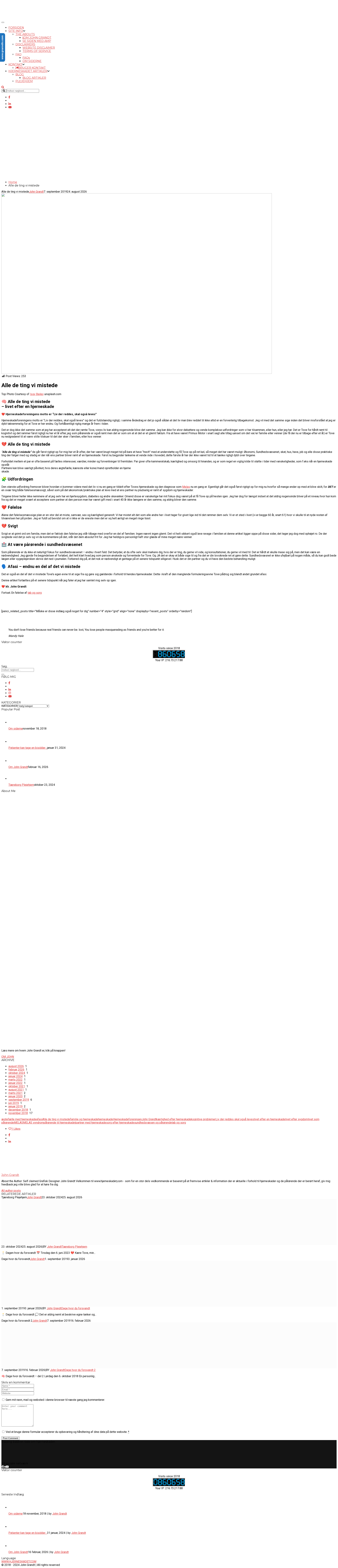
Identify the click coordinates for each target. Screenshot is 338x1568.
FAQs (26, 57)
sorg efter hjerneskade (120, 1122)
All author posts (11, 1190)
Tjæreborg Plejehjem (74, 1246)
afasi (39, 1119)
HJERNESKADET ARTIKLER (27, 71)
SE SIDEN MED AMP (37, 41)
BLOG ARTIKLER (34, 77)
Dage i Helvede (14, 174)
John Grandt (13, 167)
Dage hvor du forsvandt (75, 1308)
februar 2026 (16, 1069)
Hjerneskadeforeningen (127, 1119)
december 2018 (18, 1109)
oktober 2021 (16, 1086)
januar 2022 (15, 1083)
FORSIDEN (16, 27)
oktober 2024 (16, 1073)
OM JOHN (7, 1056)
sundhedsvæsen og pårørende (153, 1122)
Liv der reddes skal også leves (235, 1119)
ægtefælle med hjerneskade (18, 1119)
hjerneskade (105, 1119)
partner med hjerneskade (91, 1122)
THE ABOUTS (25, 34)
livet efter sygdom (296, 1119)
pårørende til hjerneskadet (60, 1122)
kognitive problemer (203, 1119)
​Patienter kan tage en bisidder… (27, 1533)
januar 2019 (15, 1106)
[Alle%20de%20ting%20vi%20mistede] (9, 1135)
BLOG (19, 74)
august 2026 (16, 1066)
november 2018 (18, 1113)
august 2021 (16, 1089)
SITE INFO (15, 31)
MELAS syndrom (33, 1122)
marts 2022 (15, 1079)
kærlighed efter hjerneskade (173, 1119)
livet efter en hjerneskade (269, 1119)
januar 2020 (15, 1096)
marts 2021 (15, 1093)
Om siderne (15, 1513)
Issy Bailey (37, 394)
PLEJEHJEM (24, 81)
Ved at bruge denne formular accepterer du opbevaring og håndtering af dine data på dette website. (67, 1432)
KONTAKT (15, 64)
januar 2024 (15, 1076)
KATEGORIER (9, 706)
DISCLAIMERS (25, 44)
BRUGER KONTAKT (32, 67)
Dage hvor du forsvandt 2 (80, 1370)
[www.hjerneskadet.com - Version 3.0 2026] (15, 18)
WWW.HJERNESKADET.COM (18, 1561)
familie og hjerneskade (84, 1119)
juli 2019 (13, 1103)
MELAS (18, 1122)
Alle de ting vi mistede (56, 1119)
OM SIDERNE (32, 61)
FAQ (18, 54)
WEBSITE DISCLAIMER (39, 47)
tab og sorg (35, 592)
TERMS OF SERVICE (37, 51)
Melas (186, 486)
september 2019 (18, 1099)
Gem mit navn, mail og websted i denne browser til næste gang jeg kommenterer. (55, 1399)
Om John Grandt (18, 1552)
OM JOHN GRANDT (37, 37)
